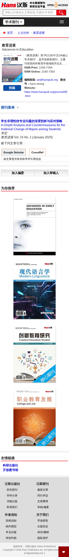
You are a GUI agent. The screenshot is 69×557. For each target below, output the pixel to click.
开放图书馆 (10, 470)
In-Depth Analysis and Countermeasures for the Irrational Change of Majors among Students (33, 125)
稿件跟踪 (11, 526)
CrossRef (37, 152)
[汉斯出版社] (14, 4)
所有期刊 (12, 489)
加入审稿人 (51, 173)
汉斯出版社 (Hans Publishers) (40, 546)
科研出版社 (10, 465)
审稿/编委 (43, 507)
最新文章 (42, 489)
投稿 (12, 87)
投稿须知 (11, 520)
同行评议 (42, 495)
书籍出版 (12, 501)
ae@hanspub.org (47, 79)
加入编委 (18, 173)
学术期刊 (12, 22)
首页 (10, 32)
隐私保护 (42, 537)
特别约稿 (11, 537)
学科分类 (12, 495)
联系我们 (12, 507)
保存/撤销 (43, 532)
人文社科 (23, 32)
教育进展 (39, 32)
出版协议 (42, 526)
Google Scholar (13, 152)
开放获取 (42, 520)
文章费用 (42, 501)
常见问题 (11, 532)
